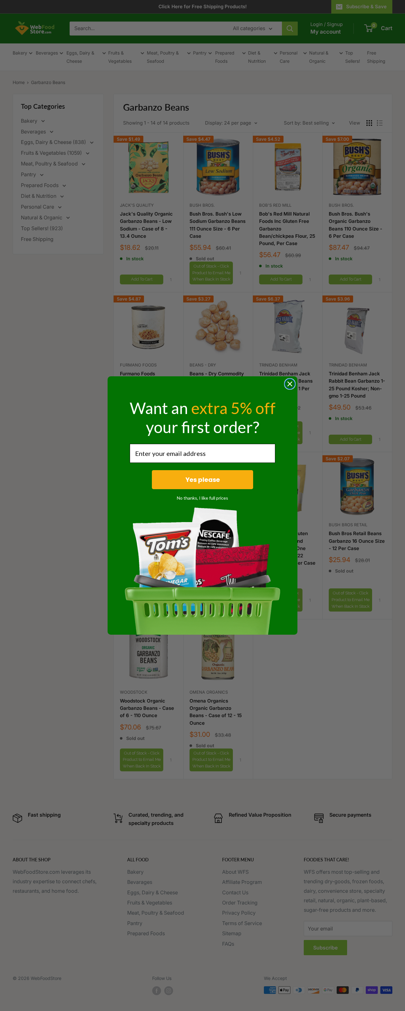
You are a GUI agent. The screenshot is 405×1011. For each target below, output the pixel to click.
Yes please (202, 479)
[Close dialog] (290, 384)
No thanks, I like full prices (202, 498)
